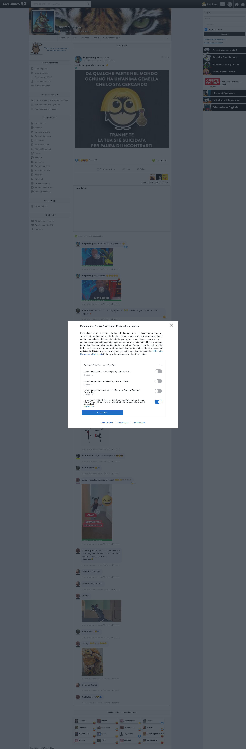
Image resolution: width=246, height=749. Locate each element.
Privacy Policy (139, 423)
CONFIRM (102, 413)
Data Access (123, 423)
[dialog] (123, 374)
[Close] (172, 326)
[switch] (158, 371)
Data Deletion (107, 423)
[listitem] (123, 365)
